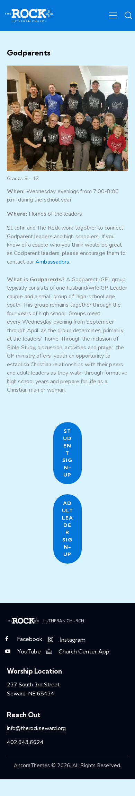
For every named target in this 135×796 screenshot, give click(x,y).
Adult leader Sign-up (67, 528)
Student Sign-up (67, 453)
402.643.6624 (25, 742)
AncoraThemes (32, 765)
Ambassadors (52, 262)
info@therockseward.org (36, 728)
